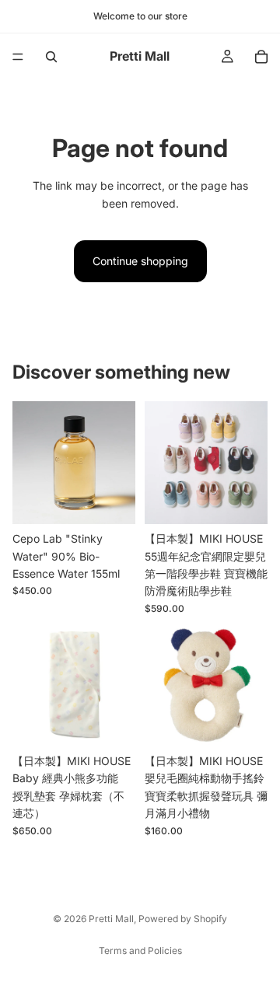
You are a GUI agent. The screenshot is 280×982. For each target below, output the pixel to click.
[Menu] (18, 57)
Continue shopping (140, 260)
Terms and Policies (140, 950)
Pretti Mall (111, 918)
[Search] (51, 57)
